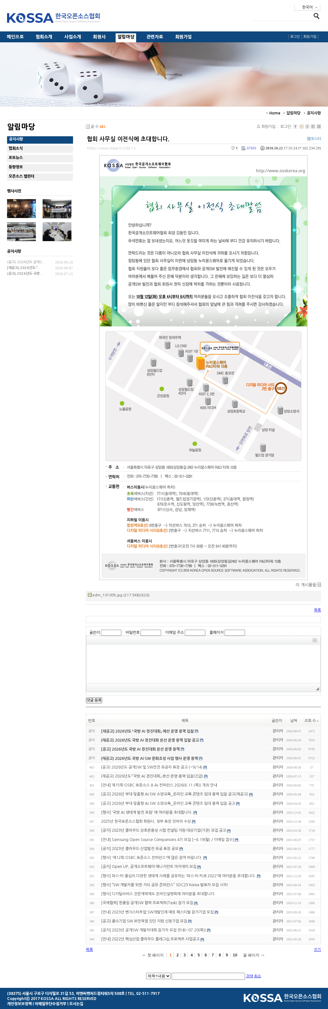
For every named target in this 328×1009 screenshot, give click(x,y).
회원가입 (183, 37)
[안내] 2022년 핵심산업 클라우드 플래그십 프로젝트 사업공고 (150, 939)
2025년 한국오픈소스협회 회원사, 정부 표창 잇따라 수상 (146, 821)
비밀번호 (133, 633)
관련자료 (154, 37)
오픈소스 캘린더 (21, 176)
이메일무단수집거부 (50, 1004)
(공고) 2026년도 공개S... (26, 262)
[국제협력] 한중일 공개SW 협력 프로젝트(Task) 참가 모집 (147, 903)
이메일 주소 (174, 633)
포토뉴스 (16, 158)
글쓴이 (94, 633)
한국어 (307, 7)
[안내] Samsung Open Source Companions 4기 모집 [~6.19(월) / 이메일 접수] (167, 840)
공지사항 (314, 113)
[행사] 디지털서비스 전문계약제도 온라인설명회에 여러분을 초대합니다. (158, 894)
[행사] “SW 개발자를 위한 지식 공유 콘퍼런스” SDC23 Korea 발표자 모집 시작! (164, 885)
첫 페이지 (155, 955)
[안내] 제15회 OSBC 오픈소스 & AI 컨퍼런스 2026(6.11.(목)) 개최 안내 (159, 785)
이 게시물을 (306, 585)
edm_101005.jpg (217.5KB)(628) (121, 595)
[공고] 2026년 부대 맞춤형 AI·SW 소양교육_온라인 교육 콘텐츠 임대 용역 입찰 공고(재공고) (174, 794)
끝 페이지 (251, 955)
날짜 (293, 721)
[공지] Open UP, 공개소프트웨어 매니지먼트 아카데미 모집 (148, 867)
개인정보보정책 (19, 1004)
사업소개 (72, 37)
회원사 (99, 37)
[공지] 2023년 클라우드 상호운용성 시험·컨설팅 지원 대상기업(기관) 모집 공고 (163, 831)
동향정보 (16, 167)
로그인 (295, 36)
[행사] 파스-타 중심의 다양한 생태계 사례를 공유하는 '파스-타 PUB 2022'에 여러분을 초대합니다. (178, 876)
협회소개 (44, 37)
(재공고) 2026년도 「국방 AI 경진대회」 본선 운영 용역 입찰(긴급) (152, 776)
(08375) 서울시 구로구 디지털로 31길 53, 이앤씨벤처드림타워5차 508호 (66, 994)
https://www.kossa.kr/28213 (111, 148)
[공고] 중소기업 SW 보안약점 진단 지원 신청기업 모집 (144, 921)
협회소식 (16, 148)
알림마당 (126, 37)
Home (274, 113)
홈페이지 (216, 633)
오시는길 (76, 1004)
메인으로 (15, 37)
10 (235, 955)
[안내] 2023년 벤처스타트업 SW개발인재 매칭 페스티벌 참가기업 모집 (157, 912)
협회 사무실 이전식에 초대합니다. (128, 139)
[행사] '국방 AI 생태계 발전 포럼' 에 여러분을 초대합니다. (147, 812)
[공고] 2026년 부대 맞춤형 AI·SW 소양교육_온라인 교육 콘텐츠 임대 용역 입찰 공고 (168, 803)
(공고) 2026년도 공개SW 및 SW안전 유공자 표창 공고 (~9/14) (151, 767)
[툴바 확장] (315, 640)
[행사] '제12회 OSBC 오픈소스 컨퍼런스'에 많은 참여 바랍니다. (151, 858)
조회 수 (310, 721)
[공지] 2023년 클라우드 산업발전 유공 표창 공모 (139, 849)
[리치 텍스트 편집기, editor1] (203, 663)
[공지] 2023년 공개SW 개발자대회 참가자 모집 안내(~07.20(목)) (153, 930)
